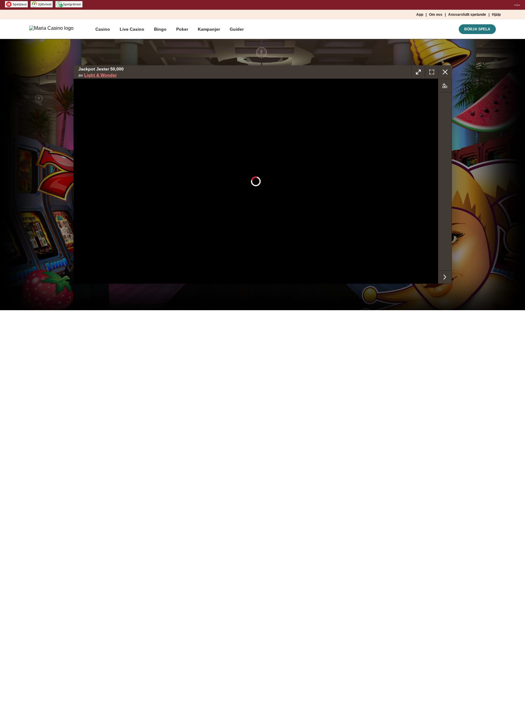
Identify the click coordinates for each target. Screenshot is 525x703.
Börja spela (477, 29)
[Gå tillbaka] (444, 72)
